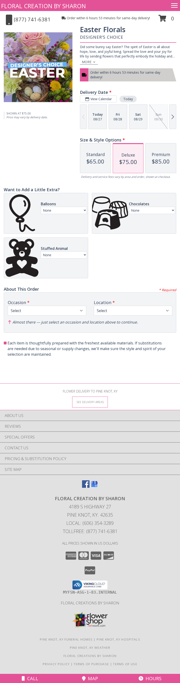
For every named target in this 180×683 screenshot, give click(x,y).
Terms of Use (125, 664)
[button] (166, 20)
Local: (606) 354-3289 (90, 523)
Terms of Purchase (91, 664)
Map (92, 678)
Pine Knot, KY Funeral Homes (66, 639)
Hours (152, 678)
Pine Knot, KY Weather (90, 647)
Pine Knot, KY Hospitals (118, 639)
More (86, 62)
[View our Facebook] (86, 486)
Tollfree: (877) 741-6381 (90, 531)
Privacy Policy (56, 664)
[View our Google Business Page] (94, 486)
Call (31, 678)
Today (128, 99)
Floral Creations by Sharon (90, 603)
